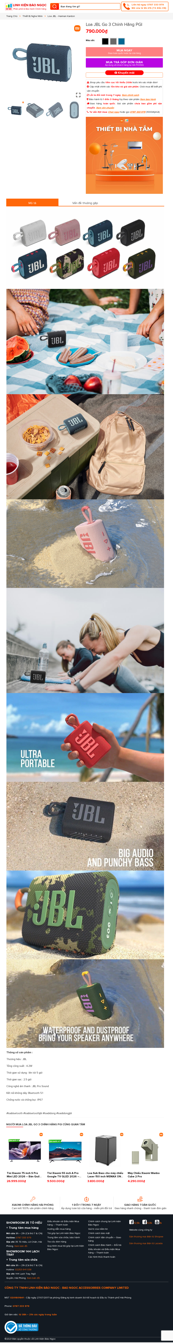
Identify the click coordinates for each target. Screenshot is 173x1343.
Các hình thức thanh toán (101, 1256)
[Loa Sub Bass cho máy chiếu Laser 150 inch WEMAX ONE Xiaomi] (105, 1150)
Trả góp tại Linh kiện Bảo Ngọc (63, 1233)
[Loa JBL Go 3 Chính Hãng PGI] (124, 155)
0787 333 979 (137, 112)
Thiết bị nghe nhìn (32, 16)
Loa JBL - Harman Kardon (61, 16)
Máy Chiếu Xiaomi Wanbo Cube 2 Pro (28, 1328)
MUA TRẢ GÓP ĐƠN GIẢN (124, 63)
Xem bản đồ (20, 1246)
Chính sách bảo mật (99, 1233)
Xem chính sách (130, 95)
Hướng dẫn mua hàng (59, 1229)
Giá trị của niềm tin (98, 1229)
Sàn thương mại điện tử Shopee (146, 1236)
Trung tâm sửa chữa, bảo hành (63, 1237)
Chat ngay (113, 112)
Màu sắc (90, 40)
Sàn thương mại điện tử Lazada (146, 1243)
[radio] (105, 41)
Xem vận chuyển (105, 107)
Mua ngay (124, 52)
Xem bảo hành (148, 99)
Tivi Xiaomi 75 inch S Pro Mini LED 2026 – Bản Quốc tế (24, 1176)
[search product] (54, 6)
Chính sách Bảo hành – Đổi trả (104, 1245)
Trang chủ (11, 16)
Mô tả (32, 203)
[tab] (32, 202)
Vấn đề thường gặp (85, 203)
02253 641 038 (23, 1269)
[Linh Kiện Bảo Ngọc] (26, 6)
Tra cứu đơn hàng (56, 1241)
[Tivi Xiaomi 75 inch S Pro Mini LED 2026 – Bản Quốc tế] (24, 1150)
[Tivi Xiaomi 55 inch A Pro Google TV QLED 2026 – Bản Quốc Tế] (65, 1150)
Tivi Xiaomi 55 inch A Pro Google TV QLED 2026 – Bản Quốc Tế (63, 1176)
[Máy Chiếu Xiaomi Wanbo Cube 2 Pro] (145, 1150)
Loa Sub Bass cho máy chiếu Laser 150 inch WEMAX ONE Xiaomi (105, 1176)
